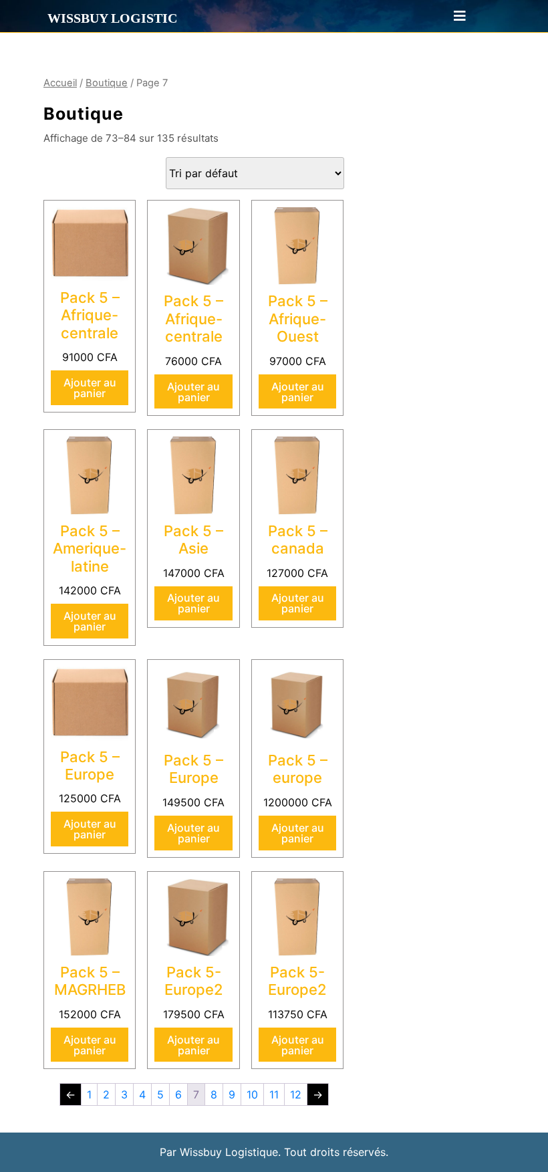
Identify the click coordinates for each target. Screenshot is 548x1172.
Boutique (107, 83)
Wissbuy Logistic (112, 18)
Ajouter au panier (89, 388)
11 (274, 1094)
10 (252, 1094)
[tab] (454, 16)
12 (295, 1094)
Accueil (60, 83)
